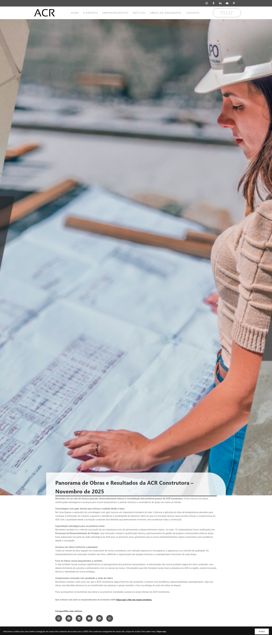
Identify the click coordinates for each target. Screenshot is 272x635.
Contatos (193, 12)
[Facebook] (68, 618)
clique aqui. (161, 631)
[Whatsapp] (109, 618)
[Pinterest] (99, 618)
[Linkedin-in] (220, 3)
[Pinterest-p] (234, 3)
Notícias (139, 12)
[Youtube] (227, 3)
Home (75, 12)
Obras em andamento (166, 12)
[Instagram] (206, 3)
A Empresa (90, 12)
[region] (136, 630)
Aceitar (262, 631)
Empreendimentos (115, 12)
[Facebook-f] (213, 3)
